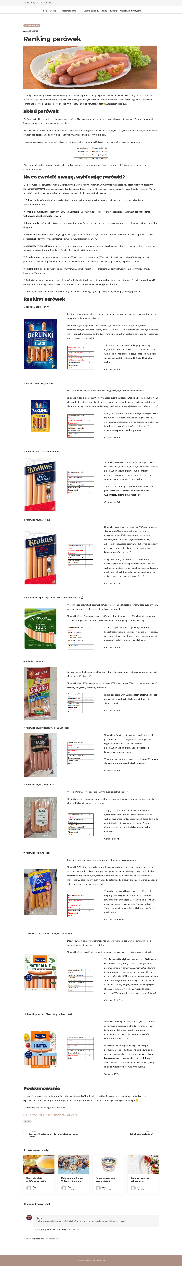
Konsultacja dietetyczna (130, 10)
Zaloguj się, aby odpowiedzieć (49, 1230)
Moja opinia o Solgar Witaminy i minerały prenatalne (72, 1181)
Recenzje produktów (32, 25)
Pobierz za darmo (70, 10)
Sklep (104, 10)
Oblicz (53, 10)
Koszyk (113, 10)
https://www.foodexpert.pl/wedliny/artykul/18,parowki (50, 1114)
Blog (44, 10)
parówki (27, 1121)
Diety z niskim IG (91, 10)
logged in (38, 1238)
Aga (25, 31)
